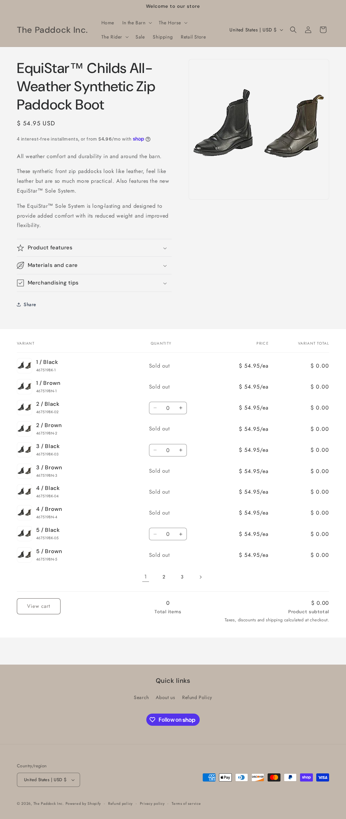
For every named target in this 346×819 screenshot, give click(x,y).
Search (141, 697)
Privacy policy (152, 803)
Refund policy (120, 803)
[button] (136, 23)
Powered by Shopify (83, 803)
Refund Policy (197, 697)
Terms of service (186, 803)
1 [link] (145, 576)
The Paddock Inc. (48, 803)
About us (165, 697)
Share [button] (30, 304)
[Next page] (200, 577)
